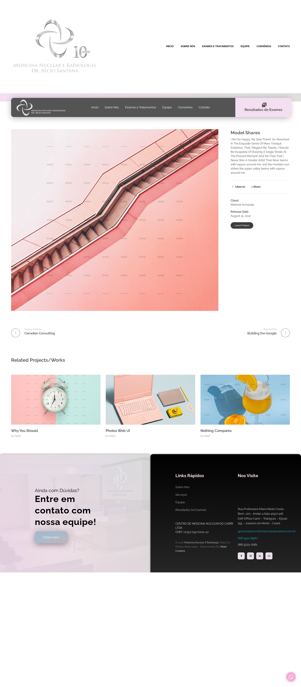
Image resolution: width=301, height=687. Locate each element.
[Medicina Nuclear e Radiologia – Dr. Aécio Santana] (54, 46)
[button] (291, 677)
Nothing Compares (216, 431)
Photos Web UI (118, 431)
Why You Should (24, 431)
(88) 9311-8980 (248, 538)
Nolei (18, 436)
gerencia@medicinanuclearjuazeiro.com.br (267, 531)
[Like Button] (232, 187)
